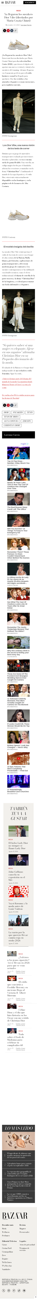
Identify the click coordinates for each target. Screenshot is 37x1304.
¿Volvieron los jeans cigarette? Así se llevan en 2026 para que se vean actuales (18, 962)
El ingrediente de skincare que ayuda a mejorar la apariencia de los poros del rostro (19, 1155)
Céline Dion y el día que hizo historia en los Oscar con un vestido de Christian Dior (18, 1015)
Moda (18, 10)
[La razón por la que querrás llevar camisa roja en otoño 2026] (18, 920)
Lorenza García (26, 25)
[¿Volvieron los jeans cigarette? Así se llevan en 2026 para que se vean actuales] (12, 953)
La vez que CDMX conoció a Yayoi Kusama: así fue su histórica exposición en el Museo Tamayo (19, 1197)
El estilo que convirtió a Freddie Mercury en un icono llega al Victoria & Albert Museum (17, 988)
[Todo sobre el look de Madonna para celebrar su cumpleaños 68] (12, 1030)
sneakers (18, 412)
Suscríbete (29, 2)
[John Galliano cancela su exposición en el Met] (18, 860)
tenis (29, 412)
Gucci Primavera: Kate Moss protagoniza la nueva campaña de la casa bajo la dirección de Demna (19, 1185)
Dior (6, 412)
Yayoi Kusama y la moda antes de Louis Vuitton (18, 906)
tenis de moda (11, 416)
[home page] (10, 2)
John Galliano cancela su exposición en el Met (17, 876)
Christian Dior (12, 425)
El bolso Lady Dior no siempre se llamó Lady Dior (18, 845)
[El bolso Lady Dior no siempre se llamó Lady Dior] (18, 831)
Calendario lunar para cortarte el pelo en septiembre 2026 (19, 1165)
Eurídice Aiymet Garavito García (20, 972)
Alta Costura (11, 421)
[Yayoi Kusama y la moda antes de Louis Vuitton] (18, 891)
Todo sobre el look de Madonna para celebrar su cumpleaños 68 (15, 1040)
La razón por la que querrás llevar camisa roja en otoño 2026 (18, 936)
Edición (27, 421)
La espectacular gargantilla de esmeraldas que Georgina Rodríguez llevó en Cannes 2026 (20, 1174)
